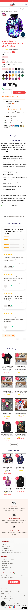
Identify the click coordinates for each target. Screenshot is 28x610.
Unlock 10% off (2, 603)
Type (3, 54)
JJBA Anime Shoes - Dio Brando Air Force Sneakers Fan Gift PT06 (7, 391)
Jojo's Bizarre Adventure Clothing (14, 9)
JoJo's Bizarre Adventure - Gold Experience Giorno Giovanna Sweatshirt (7, 436)
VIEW (7, 363)
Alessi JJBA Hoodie (20, 488)
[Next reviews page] (24, 339)
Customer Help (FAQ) (6, 567)
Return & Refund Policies (7, 563)
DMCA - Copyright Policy (7, 550)
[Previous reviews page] (17, 339)
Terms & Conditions (6, 546)
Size (3, 59)
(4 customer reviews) (13, 49)
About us (4, 544)
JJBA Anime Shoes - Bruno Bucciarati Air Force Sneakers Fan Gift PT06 (21, 391)
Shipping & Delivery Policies (8, 559)
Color (3, 66)
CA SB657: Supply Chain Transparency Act (11, 552)
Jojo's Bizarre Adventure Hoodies (9, 11)
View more (14, 444)
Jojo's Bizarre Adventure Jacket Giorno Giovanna (8, 490)
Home (2, 9)
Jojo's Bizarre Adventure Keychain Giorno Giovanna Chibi (7, 414)
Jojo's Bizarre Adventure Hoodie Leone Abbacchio (20, 467)
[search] (22, 4)
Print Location (5, 81)
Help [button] (25, 608)
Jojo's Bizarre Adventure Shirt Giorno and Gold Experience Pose (7, 368)
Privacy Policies (5, 548)
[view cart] (26, 4)
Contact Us (4, 565)
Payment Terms (5, 561)
